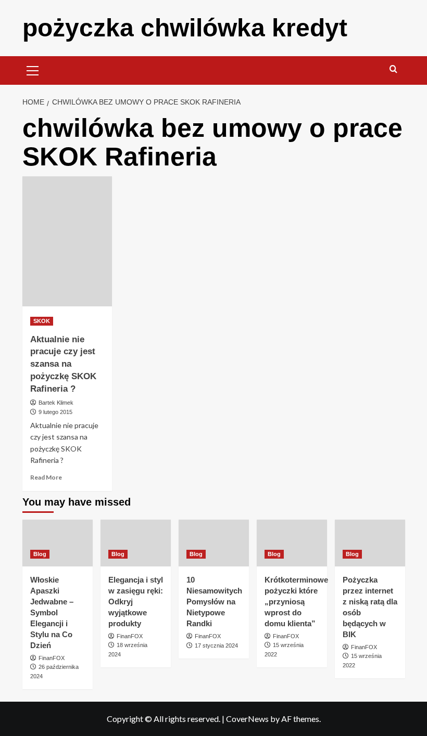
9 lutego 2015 (55, 412)
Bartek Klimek (56, 402)
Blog (39, 554)
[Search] (393, 69)
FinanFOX (52, 658)
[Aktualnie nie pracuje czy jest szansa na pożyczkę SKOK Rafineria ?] (67, 241)
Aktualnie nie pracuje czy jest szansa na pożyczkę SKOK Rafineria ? (63, 364)
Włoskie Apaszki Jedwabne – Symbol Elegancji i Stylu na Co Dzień (51, 612)
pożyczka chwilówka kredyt (184, 28)
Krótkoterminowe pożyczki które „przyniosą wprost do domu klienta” (296, 601)
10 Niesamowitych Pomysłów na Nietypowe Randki (214, 601)
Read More (46, 477)
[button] (32, 69)
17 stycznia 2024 (216, 645)
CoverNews (247, 719)
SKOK (41, 321)
